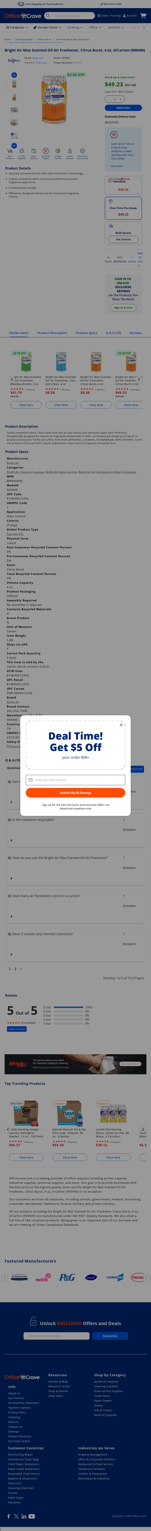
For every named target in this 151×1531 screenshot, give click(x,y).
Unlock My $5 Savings (75, 793)
